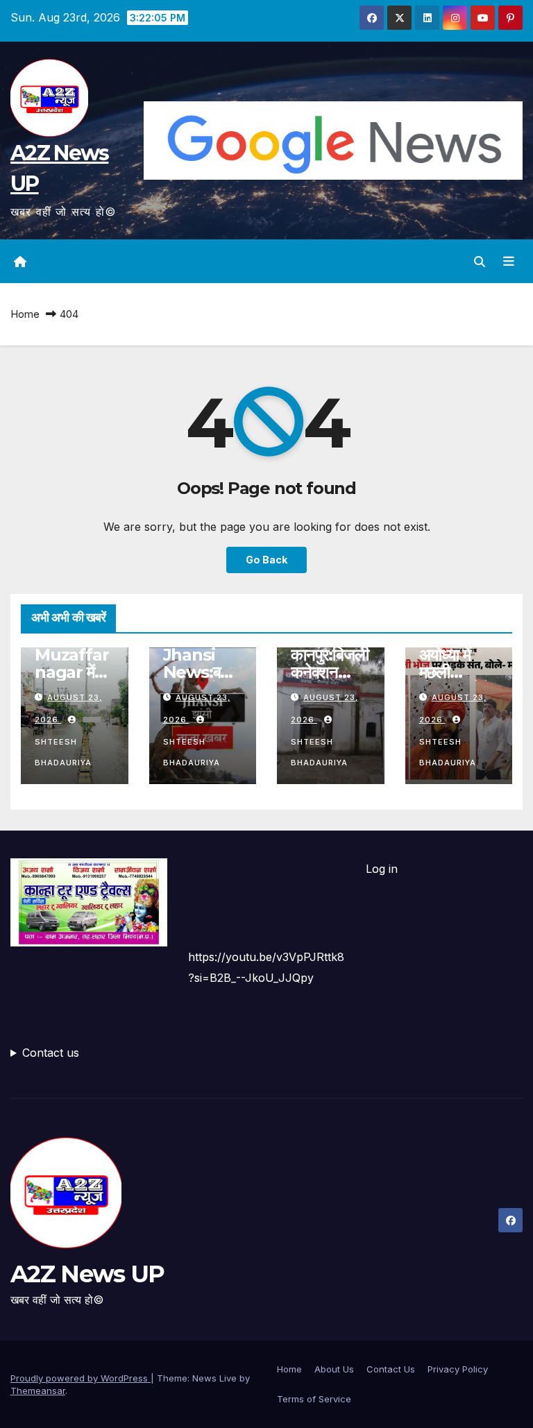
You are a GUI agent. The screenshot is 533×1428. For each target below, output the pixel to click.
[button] (479, 262)
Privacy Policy (458, 1369)
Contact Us (390, 1369)
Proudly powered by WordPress (80, 1378)
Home (25, 314)
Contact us (50, 1053)
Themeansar (37, 1390)
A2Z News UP (87, 1274)
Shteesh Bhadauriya (63, 752)
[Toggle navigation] (509, 261)
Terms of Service (314, 1398)
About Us (334, 1369)
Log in (382, 869)
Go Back (266, 560)
